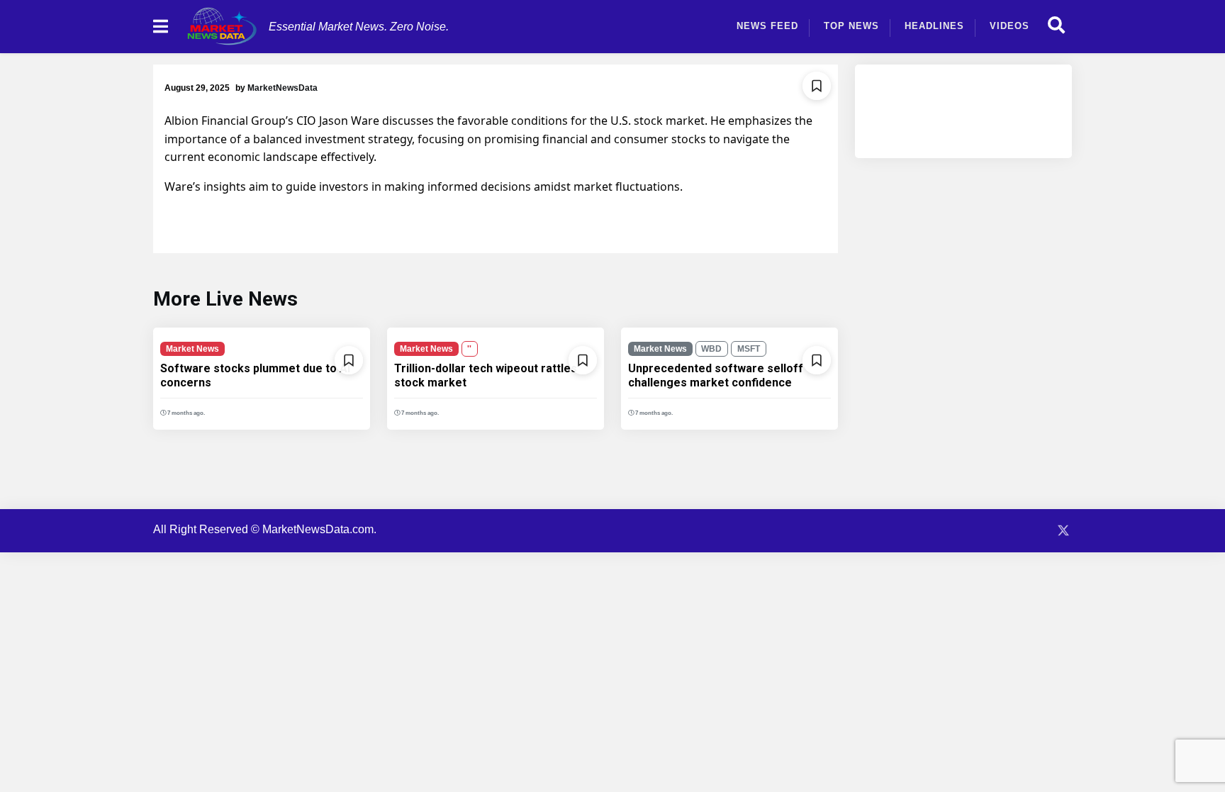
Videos (1009, 26)
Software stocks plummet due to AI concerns (255, 375)
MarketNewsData (282, 88)
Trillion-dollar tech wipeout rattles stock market (485, 375)
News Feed (767, 26)
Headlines (934, 26)
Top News (851, 26)
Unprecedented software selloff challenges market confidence (715, 375)
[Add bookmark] (816, 86)
